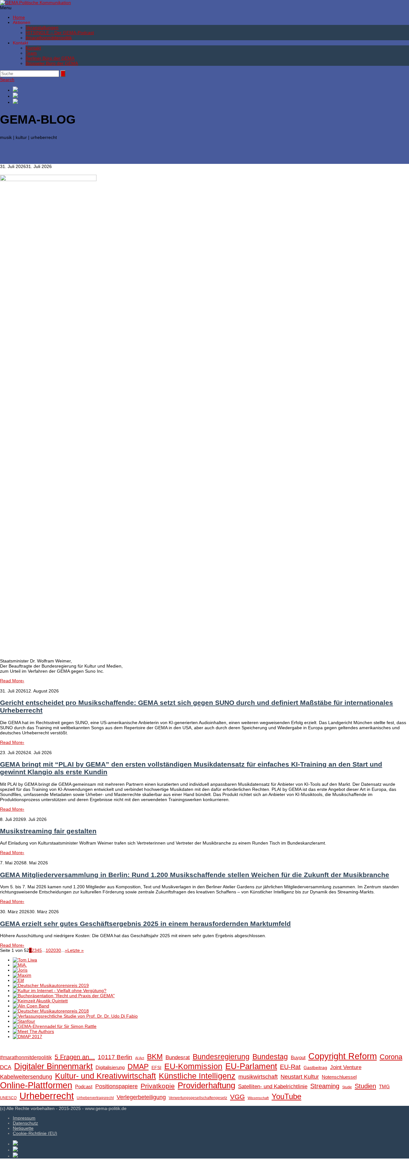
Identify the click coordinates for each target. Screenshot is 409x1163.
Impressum (24, 1118)
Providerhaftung (206, 1085)
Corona (391, 1057)
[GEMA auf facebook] (211, 90)
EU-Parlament (251, 1066)
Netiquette (23, 1128)
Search (7, 79)
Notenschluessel (339, 1077)
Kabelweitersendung (26, 1077)
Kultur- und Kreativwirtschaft (105, 1075)
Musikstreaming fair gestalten (48, 831)
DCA (5, 1067)
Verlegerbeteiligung (141, 1097)
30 (58, 950)
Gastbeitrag (315, 1067)
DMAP (138, 1066)
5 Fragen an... (75, 1056)
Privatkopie (158, 1086)
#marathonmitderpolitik (49, 37)
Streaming (324, 1086)
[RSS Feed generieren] (211, 96)
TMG (384, 1086)
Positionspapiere (116, 1086)
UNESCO (8, 1098)
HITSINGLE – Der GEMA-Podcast (60, 32)
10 (48, 950)
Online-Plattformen (36, 1085)
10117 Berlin (115, 1056)
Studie (347, 1087)
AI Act (139, 1058)
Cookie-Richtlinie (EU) (35, 1133)
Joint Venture (345, 1067)
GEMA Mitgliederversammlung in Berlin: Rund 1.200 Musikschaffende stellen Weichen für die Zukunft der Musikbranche (194, 874)
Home (19, 17)
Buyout (298, 1057)
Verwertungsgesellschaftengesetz (198, 1098)
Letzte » (75, 950)
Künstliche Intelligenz (197, 1075)
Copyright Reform (342, 1056)
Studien (365, 1086)
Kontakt (33, 47)
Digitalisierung (110, 1067)
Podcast (83, 1086)
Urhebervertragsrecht (95, 1098)
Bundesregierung (221, 1056)
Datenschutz (25, 1123)
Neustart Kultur (300, 1077)
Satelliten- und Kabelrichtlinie (272, 1086)
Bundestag (270, 1056)
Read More (12, 680)
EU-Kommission (193, 1066)
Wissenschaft (258, 1098)
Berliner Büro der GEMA (50, 58)
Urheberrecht (46, 1095)
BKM (155, 1056)
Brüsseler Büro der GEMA (52, 63)
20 (53, 950)
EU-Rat (290, 1066)
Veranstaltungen (42, 27)
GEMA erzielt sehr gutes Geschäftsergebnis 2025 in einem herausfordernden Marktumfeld (145, 923)
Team (31, 53)
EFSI (156, 1067)
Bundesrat (178, 1057)
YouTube (286, 1096)
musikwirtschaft (258, 1077)
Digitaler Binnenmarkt (53, 1066)
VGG (237, 1097)
